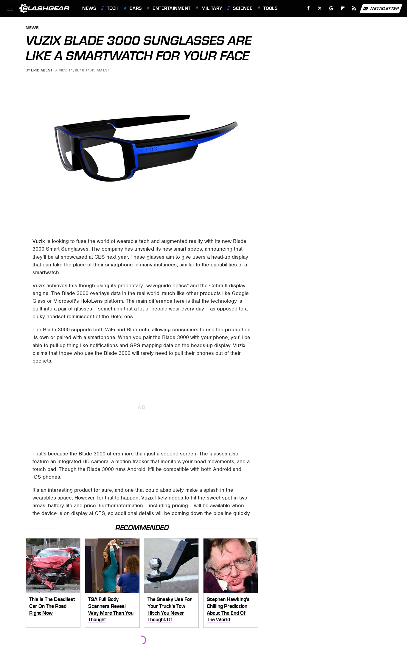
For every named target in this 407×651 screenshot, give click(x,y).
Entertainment (171, 8)
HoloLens (91, 301)
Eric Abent (41, 70)
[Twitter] (320, 8)
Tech (113, 8)
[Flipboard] (342, 8)
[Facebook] (308, 8)
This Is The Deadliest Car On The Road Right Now (52, 606)
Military (211, 8)
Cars (136, 8)
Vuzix (38, 241)
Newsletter (385, 8)
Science (242, 8)
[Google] (331, 8)
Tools (270, 8)
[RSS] (354, 8)
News (89, 8)
